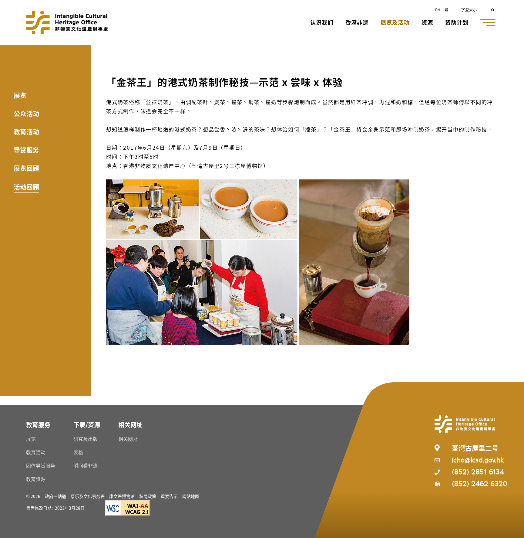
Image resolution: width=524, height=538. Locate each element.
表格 (78, 452)
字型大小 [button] (469, 9)
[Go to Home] (67, 22)
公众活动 (26, 113)
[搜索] (493, 9)
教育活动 (26, 131)
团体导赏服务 (40, 465)
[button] (321, 23)
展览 (20, 95)
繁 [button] (446, 9)
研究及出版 (85, 438)
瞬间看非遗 (85, 465)
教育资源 (35, 478)
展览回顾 (26, 167)
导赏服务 (26, 149)
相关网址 (128, 438)
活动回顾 (26, 186)
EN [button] (437, 9)
